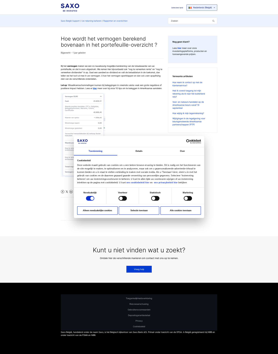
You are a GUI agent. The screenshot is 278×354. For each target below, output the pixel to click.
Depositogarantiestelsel (139, 315)
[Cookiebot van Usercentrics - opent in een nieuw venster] (188, 141)
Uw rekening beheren (91, 21)
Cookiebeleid (139, 326)
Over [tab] (182, 151)
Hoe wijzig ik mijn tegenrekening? (188, 113)
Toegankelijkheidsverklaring (139, 298)
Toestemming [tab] (95, 151)
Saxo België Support (70, 21)
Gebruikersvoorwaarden (139, 309)
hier (95, 88)
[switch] (123, 198)
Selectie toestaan (139, 210)
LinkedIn (71, 192)
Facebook (62, 192)
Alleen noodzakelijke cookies (97, 210)
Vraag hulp (139, 269)
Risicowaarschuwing (139, 304)
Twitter (67, 192)
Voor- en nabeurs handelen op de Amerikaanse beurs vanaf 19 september (188, 105)
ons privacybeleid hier (166, 182)
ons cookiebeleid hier (138, 182)
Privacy (139, 321)
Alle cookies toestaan (180, 210)
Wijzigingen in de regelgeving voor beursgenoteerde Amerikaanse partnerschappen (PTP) (188, 121)
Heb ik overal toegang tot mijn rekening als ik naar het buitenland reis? (188, 93)
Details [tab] (139, 151)
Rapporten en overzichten (115, 21)
